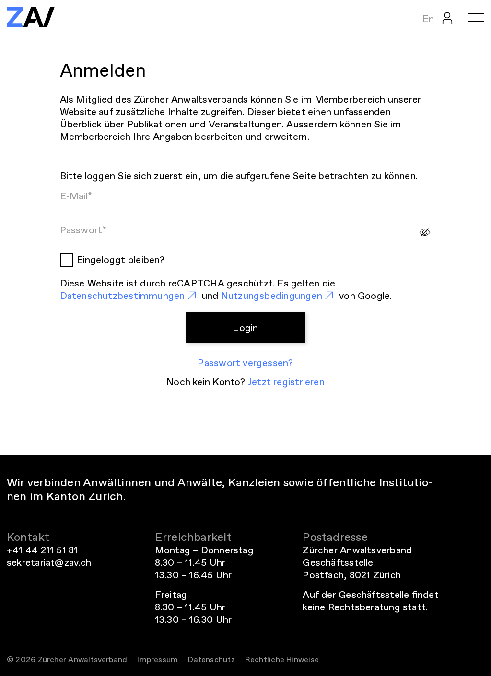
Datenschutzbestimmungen (122, 295)
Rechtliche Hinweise (282, 659)
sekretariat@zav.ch (49, 562)
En (428, 18)
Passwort (83, 230)
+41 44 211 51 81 (42, 550)
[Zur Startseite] (31, 17)
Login (245, 327)
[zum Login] (447, 17)
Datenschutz (211, 659)
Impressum (157, 659)
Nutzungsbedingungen (271, 295)
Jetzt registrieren (286, 382)
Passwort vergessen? (245, 362)
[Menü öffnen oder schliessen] (476, 17)
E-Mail (76, 196)
